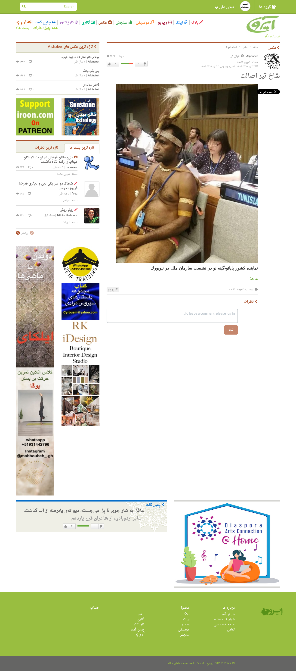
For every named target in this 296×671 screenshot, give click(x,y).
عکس (103, 22)
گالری (86, 22)
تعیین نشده (243, 62)
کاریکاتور (67, 22)
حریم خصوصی (224, 624)
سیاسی (66, 200)
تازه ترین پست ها (81, 148)
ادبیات (66, 222)
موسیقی (143, 22)
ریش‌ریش (66, 210)
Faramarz (71, 167)
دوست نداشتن (144, 63)
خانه (255, 47)
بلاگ (195, 22)
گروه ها (265, 7)
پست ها (23, 28)
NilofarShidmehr (67, 215)
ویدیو (163, 22)
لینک (180, 22)
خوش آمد (228, 614)
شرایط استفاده (224, 619)
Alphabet (252, 56)
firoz (74, 193)
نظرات (38, 28)
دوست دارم (109, 63)
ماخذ (253, 279)
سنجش (122, 22)
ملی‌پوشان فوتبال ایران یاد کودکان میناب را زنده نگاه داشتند (50, 159)
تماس (231, 630)
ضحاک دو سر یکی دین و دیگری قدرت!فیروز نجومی (48, 186)
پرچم (111, 289)
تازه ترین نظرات (46, 148)
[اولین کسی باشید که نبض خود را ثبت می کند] (245, 6)
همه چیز (51, 28)
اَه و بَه (21, 22)
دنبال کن (235, 56)
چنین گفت (43, 22)
